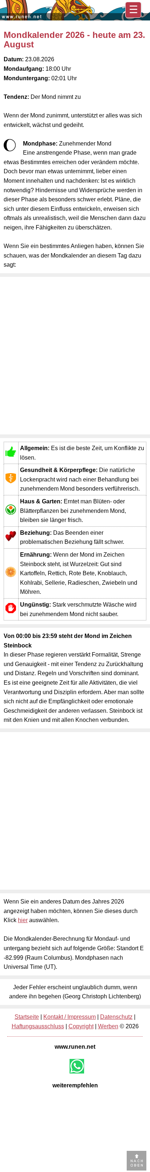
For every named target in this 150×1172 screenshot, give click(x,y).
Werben (108, 1026)
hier (23, 920)
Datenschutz (116, 1017)
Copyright (81, 1026)
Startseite (27, 1017)
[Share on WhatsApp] (77, 1066)
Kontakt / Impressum (69, 1017)
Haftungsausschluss (38, 1026)
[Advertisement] (75, 356)
